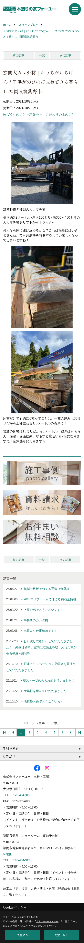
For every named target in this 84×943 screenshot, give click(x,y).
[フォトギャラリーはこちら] (42, 473)
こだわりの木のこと (60, 114)
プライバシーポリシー (47, 921)
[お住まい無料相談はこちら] (42, 532)
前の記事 (18, 55)
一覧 (42, 55)
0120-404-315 (21, 795)
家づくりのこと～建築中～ (22, 114)
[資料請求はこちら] (42, 502)
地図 (9, 854)
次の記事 (65, 55)
